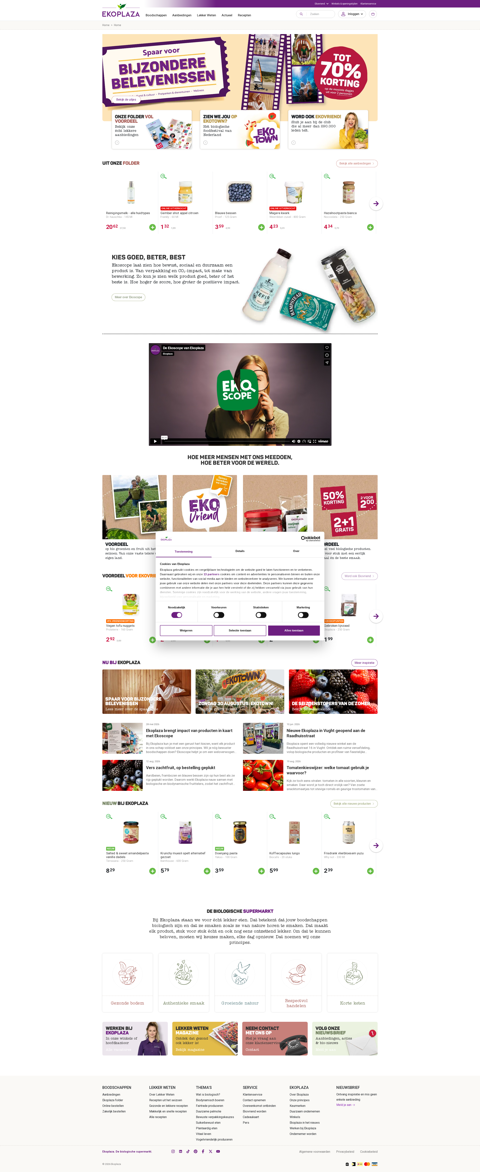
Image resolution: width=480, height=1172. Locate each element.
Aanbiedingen (181, 15)
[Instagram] (173, 1151)
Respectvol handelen (296, 1003)
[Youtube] (218, 1151)
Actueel (227, 15)
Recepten (244, 15)
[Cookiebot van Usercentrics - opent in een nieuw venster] (303, 539)
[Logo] (121, 10)
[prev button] (104, 203)
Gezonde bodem (127, 1004)
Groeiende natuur (240, 1004)
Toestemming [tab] (184, 551)
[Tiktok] (188, 1151)
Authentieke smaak (183, 1004)
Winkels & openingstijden (345, 3)
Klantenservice (368, 3)
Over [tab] (296, 551)
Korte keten (352, 1004)
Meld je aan (343, 1105)
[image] (134, 507)
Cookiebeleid (369, 1151)
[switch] (219, 615)
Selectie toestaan (240, 630)
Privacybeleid (345, 1151)
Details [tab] (240, 551)
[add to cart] (152, 227)
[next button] (376, 203)
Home (106, 25)
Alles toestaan (293, 630)
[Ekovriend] (321, 4)
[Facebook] (203, 1151)
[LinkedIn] (180, 1151)
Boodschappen (156, 15)
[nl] (240, 77)
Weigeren (186, 630)
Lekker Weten (206, 15)
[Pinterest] (195, 1151)
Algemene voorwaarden (314, 1151)
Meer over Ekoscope (128, 297)
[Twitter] (210, 1151)
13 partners (212, 574)
